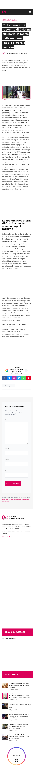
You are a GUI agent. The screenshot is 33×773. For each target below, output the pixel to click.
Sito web (7, 471)
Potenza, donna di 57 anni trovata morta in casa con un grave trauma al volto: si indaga (20, 705)
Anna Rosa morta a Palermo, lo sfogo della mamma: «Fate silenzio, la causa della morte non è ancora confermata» (19, 695)
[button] (30, 12)
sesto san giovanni (8, 386)
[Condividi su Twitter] (19, 378)
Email (7, 459)
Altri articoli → (7, 537)
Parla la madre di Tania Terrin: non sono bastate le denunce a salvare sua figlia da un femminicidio (19, 736)
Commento (8, 420)
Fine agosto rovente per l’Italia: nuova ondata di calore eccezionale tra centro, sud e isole (19, 685)
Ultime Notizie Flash (8, 638)
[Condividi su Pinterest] (28, 378)
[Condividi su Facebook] (5, 378)
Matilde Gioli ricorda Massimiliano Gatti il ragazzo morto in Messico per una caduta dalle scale (19, 716)
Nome (7, 448)
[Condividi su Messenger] (9, 378)
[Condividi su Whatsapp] (24, 378)
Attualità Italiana (9, 20)
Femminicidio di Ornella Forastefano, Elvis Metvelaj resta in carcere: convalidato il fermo (19, 726)
